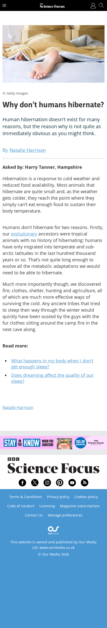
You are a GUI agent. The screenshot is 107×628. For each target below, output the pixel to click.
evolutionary (24, 234)
